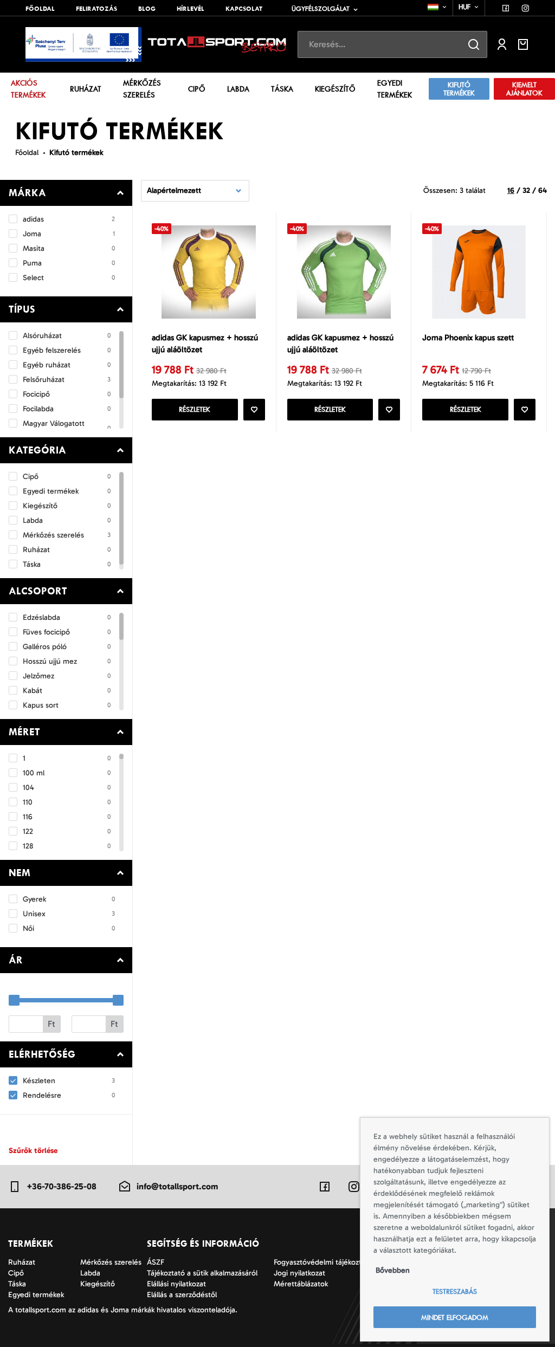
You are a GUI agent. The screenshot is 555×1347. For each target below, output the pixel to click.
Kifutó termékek (459, 89)
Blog (147, 8)
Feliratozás (96, 8)
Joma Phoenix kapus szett (468, 337)
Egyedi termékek (394, 89)
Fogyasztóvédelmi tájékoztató (323, 1262)
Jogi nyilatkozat (299, 1273)
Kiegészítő (335, 89)
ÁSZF (155, 1262)
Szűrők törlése (33, 1150)
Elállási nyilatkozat (176, 1283)
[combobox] (438, 7)
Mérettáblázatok (301, 1283)
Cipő (196, 89)
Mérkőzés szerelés (142, 89)
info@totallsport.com (177, 1186)
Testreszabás (455, 1291)
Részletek (194, 409)
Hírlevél (190, 8)
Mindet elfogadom (454, 1317)
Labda (238, 89)
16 (510, 190)
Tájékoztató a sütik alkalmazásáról (202, 1273)
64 (542, 190)
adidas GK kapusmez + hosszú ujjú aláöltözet (205, 344)
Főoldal (40, 8)
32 (526, 190)
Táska (282, 89)
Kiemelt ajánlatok (524, 89)
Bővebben (393, 1270)
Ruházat (85, 89)
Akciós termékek (28, 89)
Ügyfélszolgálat (321, 8)
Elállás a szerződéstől (182, 1294)
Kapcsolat (243, 8)
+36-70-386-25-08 (61, 1186)
